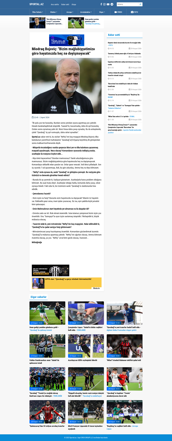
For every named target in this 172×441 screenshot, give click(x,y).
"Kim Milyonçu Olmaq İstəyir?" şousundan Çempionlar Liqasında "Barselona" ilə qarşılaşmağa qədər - (124, 130)
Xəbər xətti (65, 4)
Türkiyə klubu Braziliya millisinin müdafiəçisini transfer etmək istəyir (124, 76)
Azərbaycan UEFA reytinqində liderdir (82, 360)
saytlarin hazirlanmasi (41, 250)
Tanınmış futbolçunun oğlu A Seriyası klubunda (124, 55)
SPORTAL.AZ (36, 4)
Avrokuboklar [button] (85, 12)
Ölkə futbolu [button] (37, 12)
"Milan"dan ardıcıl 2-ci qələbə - (124, 118)
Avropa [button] (69, 12)
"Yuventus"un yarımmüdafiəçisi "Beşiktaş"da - (124, 98)
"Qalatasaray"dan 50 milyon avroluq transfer (46, 426)
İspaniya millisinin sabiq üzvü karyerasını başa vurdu (124, 65)
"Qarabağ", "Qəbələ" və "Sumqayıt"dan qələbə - (124, 108)
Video (119, 12)
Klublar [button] (53, 12)
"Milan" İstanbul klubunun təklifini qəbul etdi (124, 360)
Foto (136, 12)
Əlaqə (74, 4)
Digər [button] (101, 12)
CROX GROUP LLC (87, 438)
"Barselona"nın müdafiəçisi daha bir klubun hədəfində (124, 87)
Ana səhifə (55, 4)
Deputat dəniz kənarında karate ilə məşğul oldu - (124, 46)
